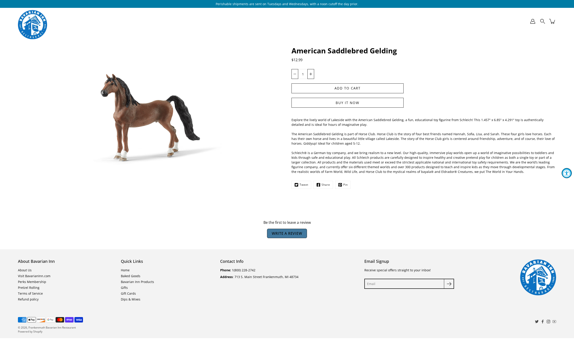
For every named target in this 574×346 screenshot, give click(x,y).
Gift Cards (335, 21)
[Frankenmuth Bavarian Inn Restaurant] (32, 21)
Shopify (37, 331)
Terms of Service (30, 293)
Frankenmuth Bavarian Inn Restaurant (52, 327)
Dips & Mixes (364, 21)
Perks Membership (32, 282)
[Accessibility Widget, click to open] (567, 173)
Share (326, 185)
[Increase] (310, 74)
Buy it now (347, 102)
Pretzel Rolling (28, 287)
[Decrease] (294, 74)
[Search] (542, 21)
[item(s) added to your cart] (552, 21)
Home (205, 21)
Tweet (304, 185)
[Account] (532, 21)
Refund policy (28, 299)
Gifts (309, 21)
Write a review (287, 233)
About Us (25, 270)
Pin (345, 185)
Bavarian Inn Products (273, 21)
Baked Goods (231, 21)
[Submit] (449, 284)
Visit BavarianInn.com (34, 276)
